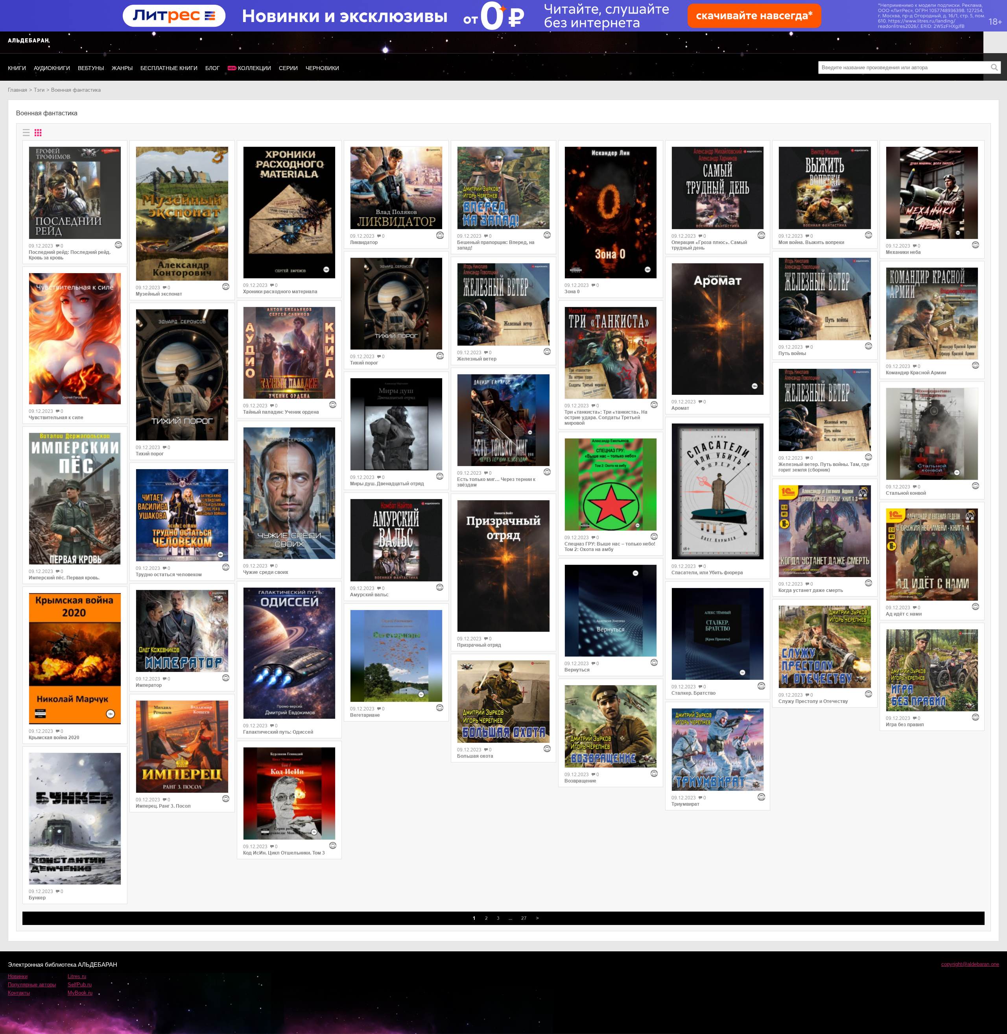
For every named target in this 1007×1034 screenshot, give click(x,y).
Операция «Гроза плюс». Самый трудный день (709, 245)
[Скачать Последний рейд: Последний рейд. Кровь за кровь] (75, 192)
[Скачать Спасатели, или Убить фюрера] (717, 491)
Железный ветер (476, 359)
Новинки (18, 976)
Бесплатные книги (168, 68)
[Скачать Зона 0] (610, 212)
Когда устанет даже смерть (810, 590)
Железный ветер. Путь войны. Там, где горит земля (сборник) (823, 467)
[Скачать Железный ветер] (503, 304)
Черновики (322, 68)
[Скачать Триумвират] (717, 749)
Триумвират (685, 804)
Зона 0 (572, 291)
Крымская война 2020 (54, 737)
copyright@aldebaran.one (970, 964)
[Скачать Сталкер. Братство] (717, 634)
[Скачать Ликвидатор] (396, 187)
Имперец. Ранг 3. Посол (163, 806)
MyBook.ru (80, 993)
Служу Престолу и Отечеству (813, 701)
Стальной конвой (906, 493)
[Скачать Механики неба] (932, 192)
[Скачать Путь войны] (824, 298)
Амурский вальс (369, 594)
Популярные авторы (32, 985)
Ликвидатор (364, 242)
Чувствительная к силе (56, 417)
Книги (17, 68)
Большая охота (475, 756)
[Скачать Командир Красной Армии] (932, 313)
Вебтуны (91, 68)
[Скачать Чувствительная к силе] (75, 339)
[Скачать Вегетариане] (396, 656)
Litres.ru (77, 976)
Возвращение (580, 781)
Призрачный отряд (479, 645)
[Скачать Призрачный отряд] (503, 566)
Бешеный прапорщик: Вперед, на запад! (496, 245)
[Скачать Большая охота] (503, 701)
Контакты (19, 993)
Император (149, 685)
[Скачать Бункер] (75, 819)
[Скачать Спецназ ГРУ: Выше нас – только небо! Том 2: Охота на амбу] (610, 484)
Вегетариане (365, 715)
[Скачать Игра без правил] (932, 670)
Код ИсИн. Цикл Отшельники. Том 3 (284, 853)
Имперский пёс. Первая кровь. (64, 578)
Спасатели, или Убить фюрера (707, 572)
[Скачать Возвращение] (610, 726)
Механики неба (903, 252)
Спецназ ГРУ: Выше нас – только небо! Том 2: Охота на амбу (609, 546)
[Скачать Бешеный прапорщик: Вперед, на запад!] (503, 187)
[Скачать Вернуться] (610, 610)
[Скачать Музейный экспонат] (182, 213)
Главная (17, 90)
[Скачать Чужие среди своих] (289, 493)
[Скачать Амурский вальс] (396, 540)
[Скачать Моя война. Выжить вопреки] (824, 187)
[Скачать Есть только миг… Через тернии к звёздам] (503, 420)
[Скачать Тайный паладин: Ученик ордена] (289, 353)
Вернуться (577, 670)
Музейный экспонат (159, 294)
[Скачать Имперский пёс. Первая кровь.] (75, 499)
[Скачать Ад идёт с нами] (932, 554)
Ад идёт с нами (904, 614)
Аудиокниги (52, 68)
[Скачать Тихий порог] (182, 375)
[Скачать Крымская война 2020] (75, 659)
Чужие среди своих (265, 572)
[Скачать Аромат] (717, 329)
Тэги (39, 90)
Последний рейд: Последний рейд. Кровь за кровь (70, 255)
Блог (212, 68)
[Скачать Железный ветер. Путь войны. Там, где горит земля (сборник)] (824, 409)
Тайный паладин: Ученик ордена (281, 412)
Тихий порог (150, 454)
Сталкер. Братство (693, 693)
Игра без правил (905, 724)
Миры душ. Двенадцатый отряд (387, 483)
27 (524, 918)
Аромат (680, 408)
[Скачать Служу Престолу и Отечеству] (824, 646)
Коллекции (254, 68)
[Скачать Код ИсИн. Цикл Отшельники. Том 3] (289, 793)
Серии (288, 68)
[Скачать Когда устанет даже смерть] (824, 531)
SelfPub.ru (80, 985)
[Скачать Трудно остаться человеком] (182, 515)
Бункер (37, 898)
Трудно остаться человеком (169, 574)
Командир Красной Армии (916, 372)
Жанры (122, 68)
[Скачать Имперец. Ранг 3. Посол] (182, 746)
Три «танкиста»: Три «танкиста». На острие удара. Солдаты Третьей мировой (605, 417)
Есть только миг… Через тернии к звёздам (496, 482)
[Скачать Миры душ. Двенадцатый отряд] (396, 424)
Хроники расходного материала (280, 291)
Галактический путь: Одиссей (278, 732)
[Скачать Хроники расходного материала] (289, 212)
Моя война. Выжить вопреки (811, 242)
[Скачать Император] (182, 631)
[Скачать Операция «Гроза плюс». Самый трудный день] (717, 187)
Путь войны (792, 353)
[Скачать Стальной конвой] (932, 434)
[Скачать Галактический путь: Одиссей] (289, 653)
